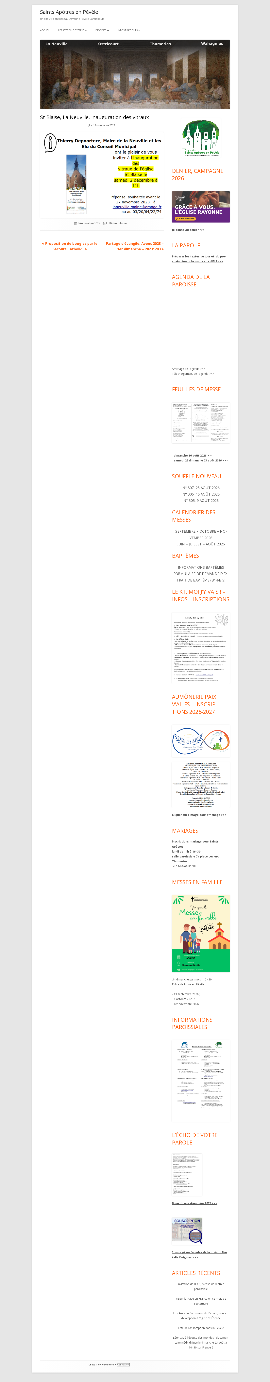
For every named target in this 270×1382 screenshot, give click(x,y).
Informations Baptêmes (201, 567)
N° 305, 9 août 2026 (201, 500)
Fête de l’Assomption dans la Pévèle (201, 1328)
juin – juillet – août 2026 (201, 544)
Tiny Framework (105, 1364)
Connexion (123, 1364)
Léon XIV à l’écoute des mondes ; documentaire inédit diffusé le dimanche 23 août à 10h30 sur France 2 (201, 1342)
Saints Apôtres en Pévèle (69, 11)
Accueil (45, 30)
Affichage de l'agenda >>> (188, 369)
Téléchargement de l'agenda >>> (193, 374)
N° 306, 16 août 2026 (201, 494)
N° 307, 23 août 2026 (201, 487)
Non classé (120, 223)
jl (89, 125)
